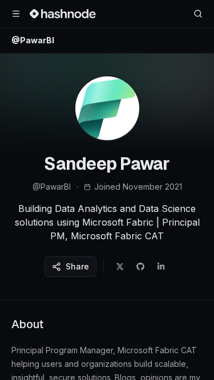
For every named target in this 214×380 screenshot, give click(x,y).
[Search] (198, 14)
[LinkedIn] (161, 267)
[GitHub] (140, 267)
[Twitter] (120, 267)
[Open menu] (16, 14)
